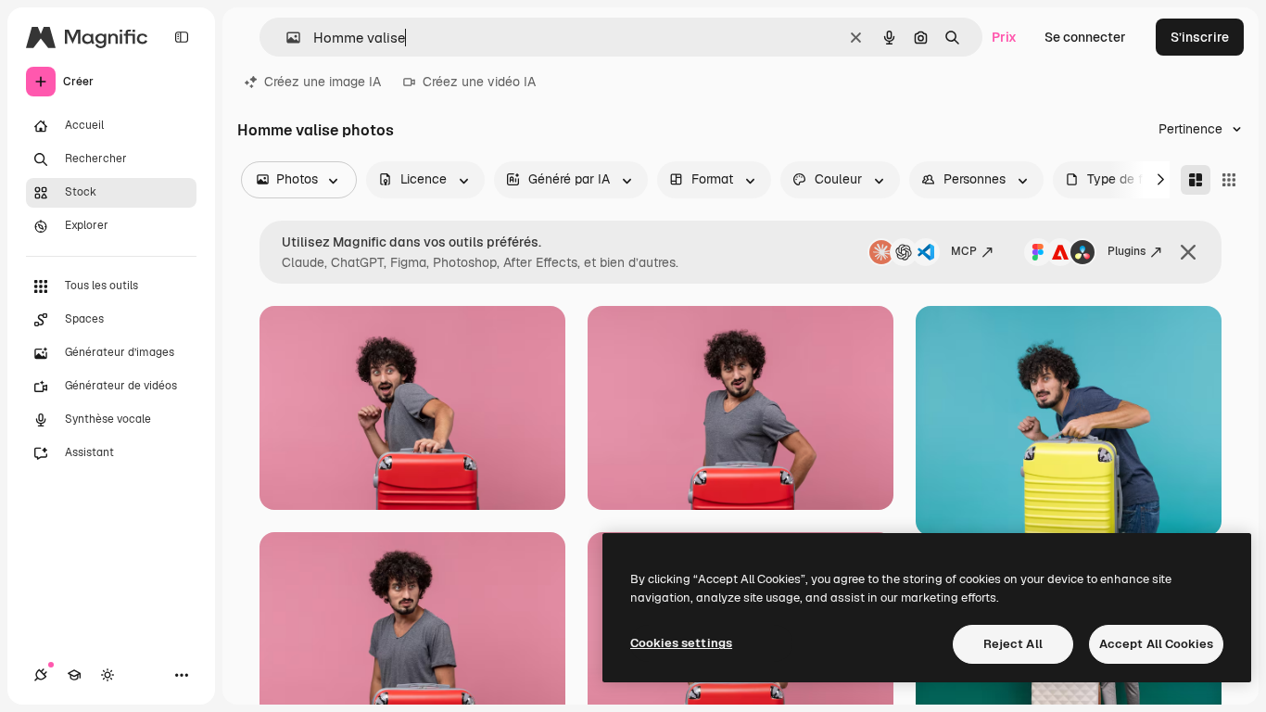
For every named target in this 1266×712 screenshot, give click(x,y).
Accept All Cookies (1156, 644)
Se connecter (1085, 37)
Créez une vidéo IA (479, 81)
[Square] (1229, 180)
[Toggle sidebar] (181, 37)
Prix (1004, 37)
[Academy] (74, 675)
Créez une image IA (322, 81)
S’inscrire (1200, 37)
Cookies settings (681, 643)
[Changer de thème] (107, 675)
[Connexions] (41, 675)
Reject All (1013, 644)
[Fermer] (1188, 252)
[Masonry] (1195, 180)
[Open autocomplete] (285, 37)
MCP (964, 251)
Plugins (1127, 251)
